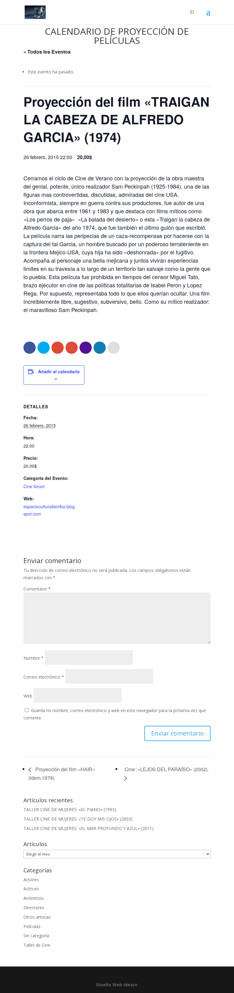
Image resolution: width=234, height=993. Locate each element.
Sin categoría (36, 935)
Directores (33, 907)
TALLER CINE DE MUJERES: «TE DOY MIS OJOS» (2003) (78, 819)
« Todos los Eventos (47, 51)
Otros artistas (37, 917)
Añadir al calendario (59, 371)
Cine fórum (34, 486)
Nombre (33, 658)
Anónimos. (33, 898)
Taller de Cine (36, 945)
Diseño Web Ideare (116, 985)
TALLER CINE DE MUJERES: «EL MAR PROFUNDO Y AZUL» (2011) (88, 828)
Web (27, 696)
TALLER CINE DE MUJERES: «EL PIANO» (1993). (70, 809)
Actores (31, 879)
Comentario (37, 589)
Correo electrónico (43, 677)
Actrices (31, 889)
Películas (32, 926)
